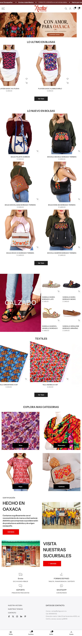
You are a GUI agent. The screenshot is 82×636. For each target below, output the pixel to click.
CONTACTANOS (61, 593)
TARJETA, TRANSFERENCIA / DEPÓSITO (61, 581)
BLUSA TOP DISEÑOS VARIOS (70, 89)
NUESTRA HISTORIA (15, 605)
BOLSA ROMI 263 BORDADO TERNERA (61, 205)
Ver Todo (41, 99)
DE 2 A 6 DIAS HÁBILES (20, 581)
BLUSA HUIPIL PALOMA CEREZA (29, 89)
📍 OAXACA (52, 564)
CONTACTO (12, 613)
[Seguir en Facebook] (9, 616)
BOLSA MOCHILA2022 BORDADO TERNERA (20, 205)
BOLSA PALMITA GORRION (20, 157)
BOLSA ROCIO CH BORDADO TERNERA (20, 253)
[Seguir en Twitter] (13, 616)
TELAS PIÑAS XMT (29, 385)
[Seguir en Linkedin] (21, 616)
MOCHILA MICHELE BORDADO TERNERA (61, 157)
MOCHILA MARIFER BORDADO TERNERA (61, 253)
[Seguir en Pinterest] (25, 616)
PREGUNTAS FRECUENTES (20, 593)
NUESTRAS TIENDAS (15, 609)
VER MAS (10, 532)
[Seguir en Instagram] (17, 616)
